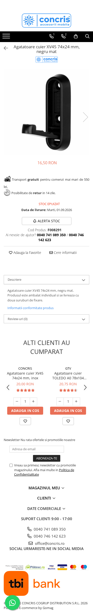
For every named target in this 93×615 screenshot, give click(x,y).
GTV (68, 368)
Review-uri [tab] (18, 319)
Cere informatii (65, 252)
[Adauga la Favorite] (25, 421)
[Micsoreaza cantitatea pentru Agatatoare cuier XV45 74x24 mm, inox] (17, 401)
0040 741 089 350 (49, 529)
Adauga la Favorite (26, 252)
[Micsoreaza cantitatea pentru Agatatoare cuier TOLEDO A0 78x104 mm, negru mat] (60, 401)
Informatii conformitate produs (30, 308)
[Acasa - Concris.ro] (46, 20)
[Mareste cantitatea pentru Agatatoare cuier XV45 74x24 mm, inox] (33, 401)
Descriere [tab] (14, 279)
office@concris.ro (49, 543)
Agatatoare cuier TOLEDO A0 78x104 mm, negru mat (68, 375)
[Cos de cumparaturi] (75, 36)
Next (85, 117)
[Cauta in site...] (87, 36)
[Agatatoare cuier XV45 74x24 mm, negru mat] (46, 112)
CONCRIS (25, 368)
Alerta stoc (49, 221)
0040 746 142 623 (49, 536)
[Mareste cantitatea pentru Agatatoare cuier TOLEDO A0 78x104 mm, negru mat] (76, 401)
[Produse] (6, 37)
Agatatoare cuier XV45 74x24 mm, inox (25, 375)
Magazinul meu (45, 487)
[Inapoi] (3, 48)
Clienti (44, 498)
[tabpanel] (46, 112)
